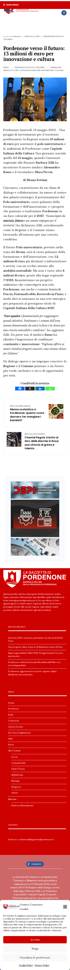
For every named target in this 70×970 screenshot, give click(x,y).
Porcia (14, 757)
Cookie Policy (26, 965)
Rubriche (12, 799)
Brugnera (16, 787)
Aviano (14, 793)
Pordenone (49, 36)
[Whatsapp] (50, 388)
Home (6, 67)
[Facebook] (64, 12)
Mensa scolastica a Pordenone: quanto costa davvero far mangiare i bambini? (27, 413)
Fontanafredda (18, 763)
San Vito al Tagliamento (19, 733)
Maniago (15, 781)
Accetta (35, 939)
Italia (10, 738)
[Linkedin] (40, 388)
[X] (30, 388)
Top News (7, 39)
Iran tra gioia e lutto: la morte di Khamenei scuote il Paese (35, 647)
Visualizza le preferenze (35, 957)
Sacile (11, 715)
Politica (59, 36)
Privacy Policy (42, 965)
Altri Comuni (14, 751)
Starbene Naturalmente (22, 805)
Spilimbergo (17, 775)
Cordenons (13, 721)
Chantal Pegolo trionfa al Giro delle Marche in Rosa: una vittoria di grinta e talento (42, 441)
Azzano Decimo (15, 727)
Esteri (11, 745)
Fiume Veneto (18, 769)
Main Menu (12, 4)
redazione (16, 36)
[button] (65, 906)
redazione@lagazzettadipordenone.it (36, 839)
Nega (35, 948)
